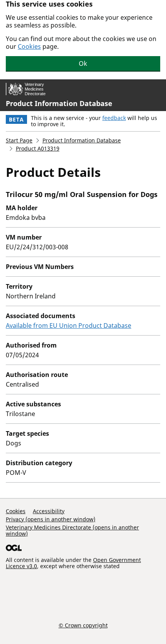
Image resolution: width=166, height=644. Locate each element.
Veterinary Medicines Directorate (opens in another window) (72, 530)
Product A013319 (37, 148)
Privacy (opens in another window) (50, 519)
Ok (83, 63)
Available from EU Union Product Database (68, 325)
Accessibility (48, 511)
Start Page (19, 140)
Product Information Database (59, 103)
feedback (114, 118)
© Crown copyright (83, 625)
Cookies (29, 46)
